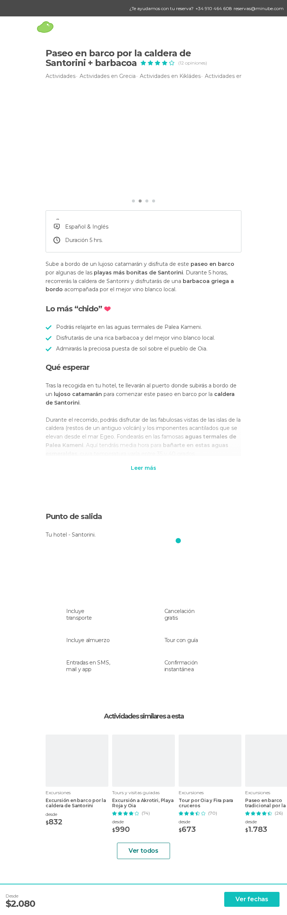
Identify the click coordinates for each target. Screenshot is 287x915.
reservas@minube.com (259, 8)
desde (51, 814)
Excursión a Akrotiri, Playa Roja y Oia (143, 803)
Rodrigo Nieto (79, 184)
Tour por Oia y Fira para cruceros (206, 803)
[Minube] (45, 27)
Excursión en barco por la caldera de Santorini (76, 803)
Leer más (143, 468)
